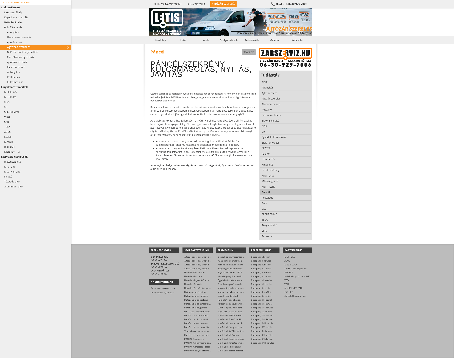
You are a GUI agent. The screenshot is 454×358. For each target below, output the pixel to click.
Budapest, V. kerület (261, 272)
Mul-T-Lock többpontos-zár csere (200, 323)
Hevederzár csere (193, 276)
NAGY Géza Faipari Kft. (295, 268)
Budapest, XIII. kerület (261, 303)
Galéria (274, 40)
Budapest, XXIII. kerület (262, 342)
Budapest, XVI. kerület (262, 315)
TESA (287, 280)
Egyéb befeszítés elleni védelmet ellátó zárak (240, 280)
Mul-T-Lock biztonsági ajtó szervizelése (203, 315)
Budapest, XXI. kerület (262, 335)
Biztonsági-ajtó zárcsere (196, 295)
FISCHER (288, 272)
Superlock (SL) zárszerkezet (231, 311)
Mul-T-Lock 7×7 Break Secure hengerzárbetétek (241, 331)
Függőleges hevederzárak (230, 268)
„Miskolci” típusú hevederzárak (233, 299)
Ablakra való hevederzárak (231, 264)
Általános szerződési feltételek (166, 288)
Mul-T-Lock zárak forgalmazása (199, 335)
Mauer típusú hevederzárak (231, 292)
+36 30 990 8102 (159, 266)
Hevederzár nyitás (193, 284)
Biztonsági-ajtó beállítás (196, 299)
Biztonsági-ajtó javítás (195, 292)
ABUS (287, 260)
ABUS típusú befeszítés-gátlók (232, 260)
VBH (286, 284)
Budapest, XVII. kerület (262, 319)
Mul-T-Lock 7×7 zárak (228, 335)
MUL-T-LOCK (290, 264)
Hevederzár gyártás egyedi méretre (202, 288)
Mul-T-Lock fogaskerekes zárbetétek (235, 338)
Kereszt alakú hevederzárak (231, 303)
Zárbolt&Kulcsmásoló (295, 295)
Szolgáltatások (229, 40)
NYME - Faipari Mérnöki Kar (298, 276)
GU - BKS (288, 292)
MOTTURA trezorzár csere (197, 346)
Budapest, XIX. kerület (262, 327)
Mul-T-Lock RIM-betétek (229, 346)
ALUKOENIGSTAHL (293, 288)
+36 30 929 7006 (159, 259)
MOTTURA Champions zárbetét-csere (202, 342)
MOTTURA (289, 256)
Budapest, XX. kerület (261, 331)
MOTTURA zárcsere (194, 338)
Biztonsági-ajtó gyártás (195, 307)
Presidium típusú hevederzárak (233, 284)
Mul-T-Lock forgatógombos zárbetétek (236, 342)
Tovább (248, 52)
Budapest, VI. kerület (261, 276)
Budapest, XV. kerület (261, 311)
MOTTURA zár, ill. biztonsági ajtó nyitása (204, 350)
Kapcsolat (297, 40)
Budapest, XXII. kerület (262, 338)
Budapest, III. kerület (261, 264)
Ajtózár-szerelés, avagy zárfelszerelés (203, 264)
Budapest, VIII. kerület (261, 284)
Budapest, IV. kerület (261, 268)
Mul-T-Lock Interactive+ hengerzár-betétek (239, 323)
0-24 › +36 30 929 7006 (291, 4)
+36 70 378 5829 (159, 273)
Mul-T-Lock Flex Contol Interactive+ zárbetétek (240, 319)
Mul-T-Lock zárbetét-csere (197, 311)
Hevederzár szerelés (194, 272)
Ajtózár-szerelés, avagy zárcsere (200, 260)
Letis (183, 40)
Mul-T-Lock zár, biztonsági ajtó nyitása (203, 319)
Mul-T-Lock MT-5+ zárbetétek (232, 315)
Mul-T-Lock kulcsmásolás (196, 327)
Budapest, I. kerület (260, 256)
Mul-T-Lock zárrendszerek (230, 350)
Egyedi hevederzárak (228, 295)
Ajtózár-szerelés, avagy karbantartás (202, 268)
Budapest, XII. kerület (261, 299)
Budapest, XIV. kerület (262, 307)
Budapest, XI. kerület (261, 295)
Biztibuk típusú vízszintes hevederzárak (237, 256)
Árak (206, 40)
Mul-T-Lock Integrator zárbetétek (234, 327)
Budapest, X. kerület (261, 292)
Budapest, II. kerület (261, 260)
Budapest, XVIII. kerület (262, 323)
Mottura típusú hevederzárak (232, 307)
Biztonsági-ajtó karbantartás (198, 303)
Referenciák (252, 40)
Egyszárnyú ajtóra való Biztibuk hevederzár (239, 272)
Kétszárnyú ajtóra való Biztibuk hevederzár (239, 276)
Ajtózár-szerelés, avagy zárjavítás (200, 256)
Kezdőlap (160, 40)
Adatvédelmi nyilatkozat (162, 292)
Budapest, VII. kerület (261, 280)
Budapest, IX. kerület (261, 288)
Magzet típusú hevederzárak (232, 288)
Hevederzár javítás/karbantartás (200, 280)
